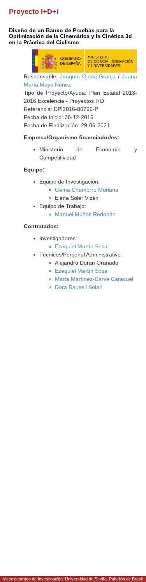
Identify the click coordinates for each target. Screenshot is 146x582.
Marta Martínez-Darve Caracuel (94, 279)
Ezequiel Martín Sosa (81, 246)
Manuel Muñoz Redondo (85, 214)
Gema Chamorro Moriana (86, 190)
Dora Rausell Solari (78, 287)
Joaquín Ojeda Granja (88, 76)
